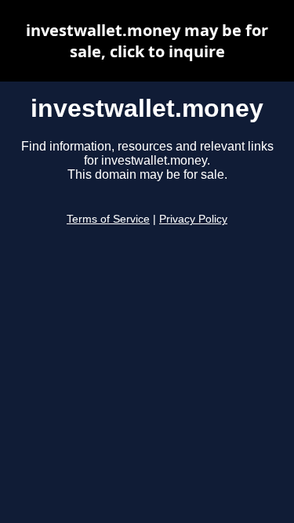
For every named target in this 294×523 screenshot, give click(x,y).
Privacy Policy (193, 219)
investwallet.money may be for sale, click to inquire (147, 41)
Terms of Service (108, 219)
